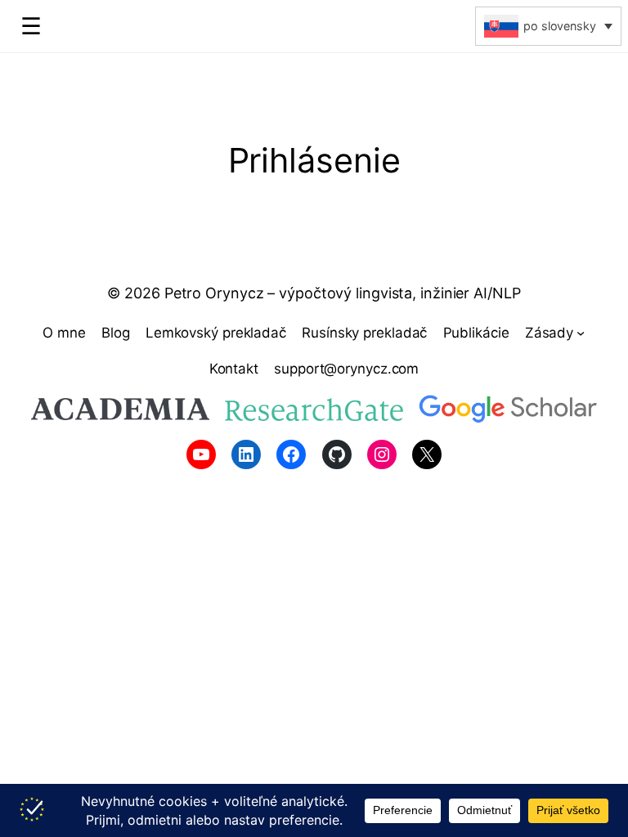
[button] (548, 26)
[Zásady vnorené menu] (580, 333)
